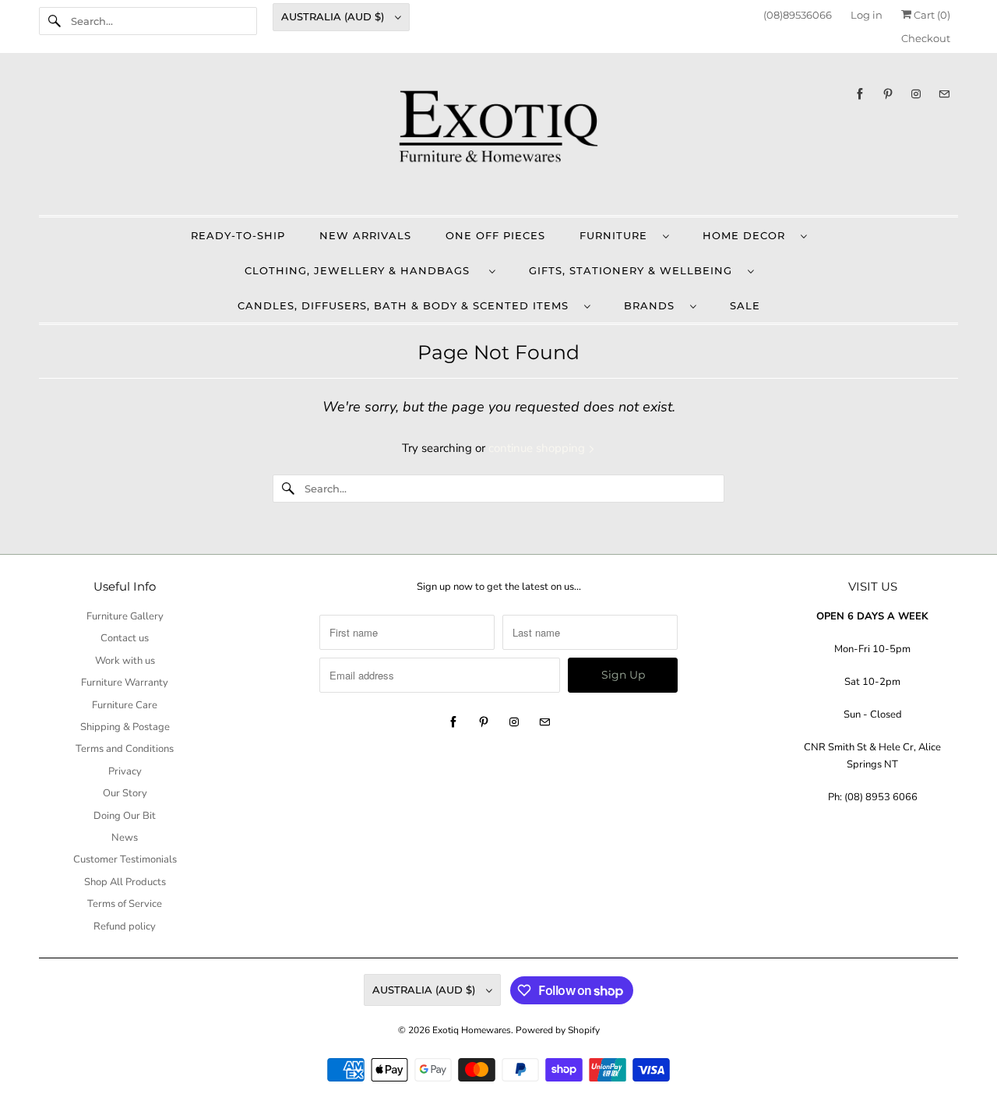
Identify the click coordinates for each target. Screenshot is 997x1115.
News (124, 838)
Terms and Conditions (125, 749)
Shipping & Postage (125, 727)
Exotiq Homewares (471, 1030)
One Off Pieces (495, 235)
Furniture (617, 235)
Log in (867, 15)
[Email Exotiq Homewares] (944, 93)
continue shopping (538, 448)
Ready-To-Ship (238, 235)
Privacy (125, 771)
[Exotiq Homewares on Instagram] (916, 93)
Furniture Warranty (124, 683)
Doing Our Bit (124, 816)
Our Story (125, 793)
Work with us (125, 661)
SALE (745, 305)
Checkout (925, 38)
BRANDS (653, 305)
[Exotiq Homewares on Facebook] (860, 93)
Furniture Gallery (125, 616)
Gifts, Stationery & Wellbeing (634, 270)
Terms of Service (124, 904)
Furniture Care (124, 705)
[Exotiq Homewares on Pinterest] (888, 93)
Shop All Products (125, 882)
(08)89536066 (797, 15)
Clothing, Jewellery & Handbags (363, 270)
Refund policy (124, 926)
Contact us (124, 638)
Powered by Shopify (558, 1030)
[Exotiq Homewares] (498, 137)
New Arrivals (365, 235)
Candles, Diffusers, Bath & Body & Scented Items (407, 305)
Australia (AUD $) (334, 16)
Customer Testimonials (125, 859)
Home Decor (748, 235)
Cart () (930, 15)
